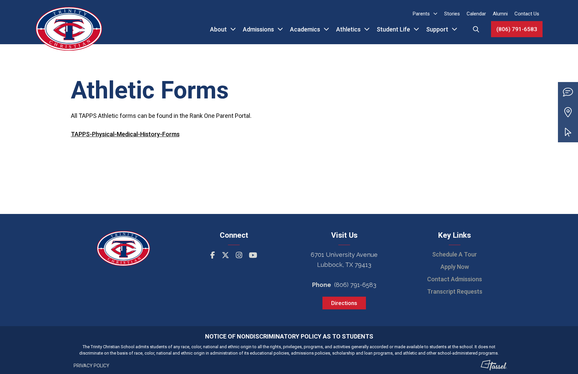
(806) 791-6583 (516, 29)
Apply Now (455, 266)
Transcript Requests (454, 291)
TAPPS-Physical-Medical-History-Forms (125, 134)
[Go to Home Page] (68, 22)
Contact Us (526, 14)
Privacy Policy (91, 365)
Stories (452, 14)
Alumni (500, 14)
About (218, 29)
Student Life (393, 29)
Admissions (258, 29)
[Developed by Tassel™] (494, 365)
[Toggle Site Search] (476, 29)
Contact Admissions (454, 279)
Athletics (348, 29)
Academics (305, 29)
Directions (344, 303)
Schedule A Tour (454, 254)
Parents (421, 14)
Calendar (476, 14)
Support (437, 29)
